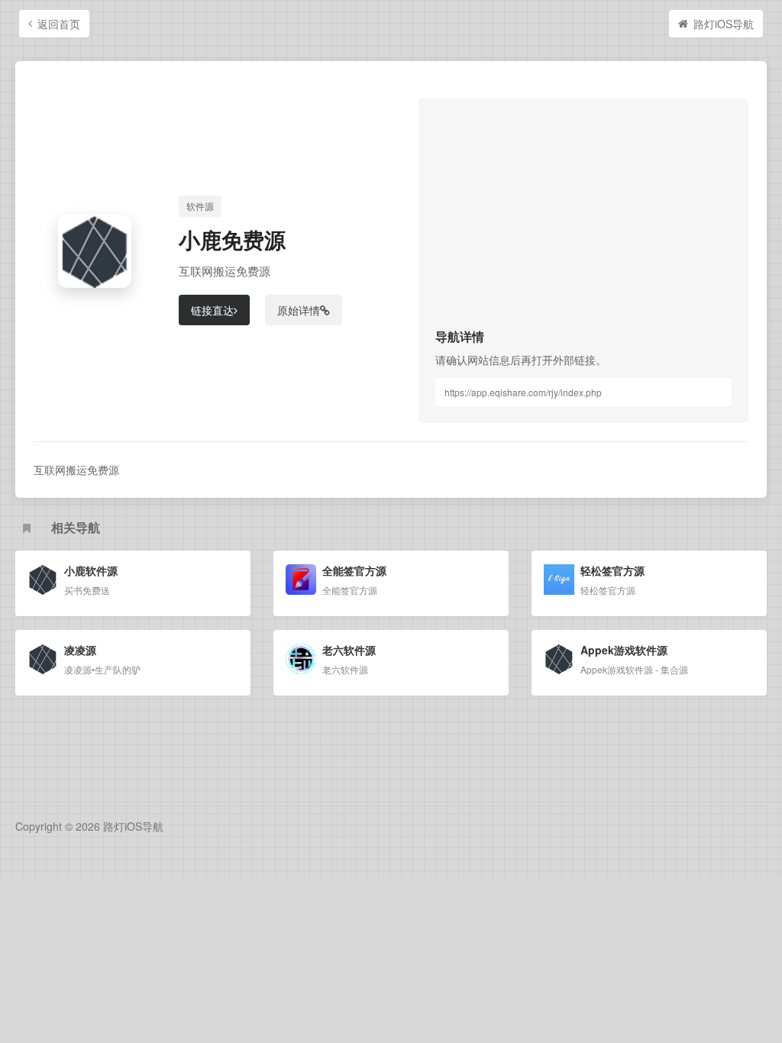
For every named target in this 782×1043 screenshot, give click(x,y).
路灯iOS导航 (723, 23)
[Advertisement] (583, 221)
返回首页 (58, 23)
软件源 (200, 205)
